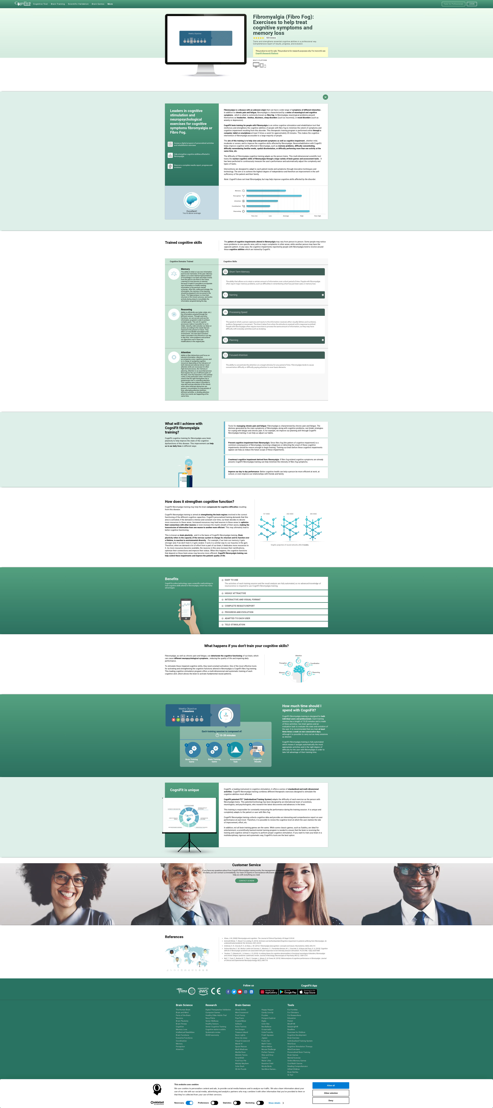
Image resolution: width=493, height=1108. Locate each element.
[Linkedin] (251, 991)
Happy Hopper (267, 1010)
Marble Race (240, 1052)
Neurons (179, 1018)
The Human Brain (183, 1010)
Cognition (180, 1027)
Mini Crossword (241, 1012)
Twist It (265, 1058)
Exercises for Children (296, 1032)
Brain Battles (292, 1072)
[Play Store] (288, 992)
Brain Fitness (181, 1024)
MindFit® (291, 1024)
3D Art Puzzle (240, 1069)
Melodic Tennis (241, 1055)
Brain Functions (182, 1035)
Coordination (181, 1041)
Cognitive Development (296, 1035)
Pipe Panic (239, 1018)
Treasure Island (241, 1032)
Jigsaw (265, 1038)
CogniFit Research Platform (267, 53)
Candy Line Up (267, 1012)
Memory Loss (181, 1029)
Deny (331, 1100)
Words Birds (267, 1066)
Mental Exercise (293, 1058)
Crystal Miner (240, 1021)
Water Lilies (266, 1061)
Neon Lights (240, 1035)
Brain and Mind (182, 1012)
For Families (292, 1010)
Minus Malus (267, 1046)
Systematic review (213, 1032)
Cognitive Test (40, 4)
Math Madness (241, 1049)
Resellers (291, 1029)
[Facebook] (228, 991)
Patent (290, 1021)
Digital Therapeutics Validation (218, 1010)
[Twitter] (234, 991)
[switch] (214, 1103)
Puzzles (265, 1015)
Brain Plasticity (182, 1021)
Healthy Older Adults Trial (216, 1015)
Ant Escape (240, 1029)
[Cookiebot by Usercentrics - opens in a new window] (157, 1103)
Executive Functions (184, 1038)
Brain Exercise (293, 1038)
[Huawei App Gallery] (268, 992)
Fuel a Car (266, 1041)
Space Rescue (241, 1046)
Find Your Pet (240, 1061)
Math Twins (266, 1044)
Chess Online (240, 1010)
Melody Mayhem (242, 1063)
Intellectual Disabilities (185, 1032)
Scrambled (239, 1058)
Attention (180, 1049)
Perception (180, 1046)
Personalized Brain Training (298, 1052)
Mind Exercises (293, 1049)
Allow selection (331, 1093)
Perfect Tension (268, 1052)
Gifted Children (293, 1069)
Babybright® (292, 1027)
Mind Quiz (291, 1044)
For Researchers (294, 1015)
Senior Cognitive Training (216, 1027)
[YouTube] (239, 991)
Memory (179, 1044)
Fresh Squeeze (268, 1035)
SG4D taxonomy (212, 1035)
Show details (274, 1103)
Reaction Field (267, 1063)
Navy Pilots (210, 1018)
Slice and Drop (267, 1055)
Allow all (331, 1085)
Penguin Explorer (269, 1018)
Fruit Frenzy (240, 1015)
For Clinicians (293, 1012)
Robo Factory (240, 1027)
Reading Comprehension (297, 1066)
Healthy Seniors (212, 1024)
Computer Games (213, 1012)
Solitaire (238, 1024)
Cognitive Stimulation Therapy (299, 1046)
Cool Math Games (294, 1063)
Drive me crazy (241, 1038)
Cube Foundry (267, 1032)
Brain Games (292, 1055)
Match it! (239, 1044)
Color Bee (265, 1024)
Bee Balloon (266, 1027)
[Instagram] (245, 991)
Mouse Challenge (269, 1049)
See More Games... (269, 1069)
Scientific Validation (78, 4)
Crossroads (266, 1029)
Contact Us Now (246, 881)
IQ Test (290, 1075)
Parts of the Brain (183, 1015)
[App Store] (307, 992)
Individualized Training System (299, 1041)
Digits (264, 1021)
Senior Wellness (212, 1021)
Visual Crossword (242, 1041)
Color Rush (239, 1066)
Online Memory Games (296, 1061)
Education (291, 1018)
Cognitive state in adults (216, 1029)
